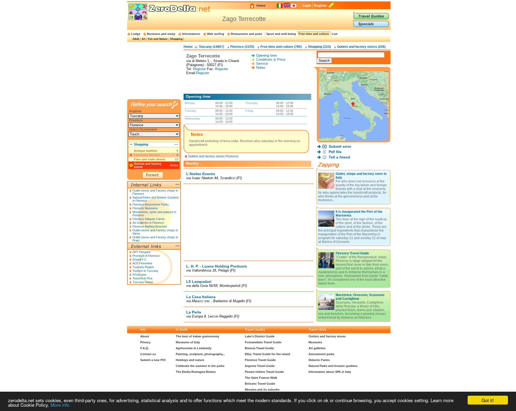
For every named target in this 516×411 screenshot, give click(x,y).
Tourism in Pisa (142, 278)
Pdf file (335, 152)
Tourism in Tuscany (145, 270)
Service (262, 64)
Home (261, 6)
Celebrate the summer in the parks (200, 365)
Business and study (161, 33)
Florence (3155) (242, 47)
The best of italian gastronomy (197, 336)
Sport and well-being (281, 33)
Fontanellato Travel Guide (263, 342)
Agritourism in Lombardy (194, 348)
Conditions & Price (270, 59)
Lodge (135, 33)
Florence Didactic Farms (148, 219)
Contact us (148, 354)
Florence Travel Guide (352, 253)
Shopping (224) (319, 47)
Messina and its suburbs (262, 389)
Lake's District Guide (259, 336)
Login (307, 6)
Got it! (488, 400)
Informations (191, 33)
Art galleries (317, 348)
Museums (315, 342)
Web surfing (215, 33)
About (144, 336)
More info (60, 404)
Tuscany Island (142, 282)
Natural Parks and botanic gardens (333, 365)
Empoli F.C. (139, 259)
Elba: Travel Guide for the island (267, 354)
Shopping (176, 38)
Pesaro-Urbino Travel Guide (264, 371)
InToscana (139, 274)
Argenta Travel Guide (260, 365)
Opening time (266, 55)
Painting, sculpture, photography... (200, 354)
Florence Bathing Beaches (149, 226)
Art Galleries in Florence (148, 222)
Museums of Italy (188, 342)
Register (320, 6)
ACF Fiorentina (142, 263)
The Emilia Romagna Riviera (196, 371)
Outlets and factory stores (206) (361, 47)
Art (143, 38)
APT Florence (141, 252)
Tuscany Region (143, 267)
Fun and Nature (158, 38)
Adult (135, 38)
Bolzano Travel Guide (260, 383)
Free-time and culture (314, 33)
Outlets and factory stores (327, 336)
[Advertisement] (248, 84)
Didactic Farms (319, 360)
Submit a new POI (153, 360)
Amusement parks (321, 354)
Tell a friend (339, 157)
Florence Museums (145, 208)
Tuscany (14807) (211, 47)
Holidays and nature (190, 360)
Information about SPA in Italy (330, 371)
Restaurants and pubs (246, 33)
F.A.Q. (144, 348)
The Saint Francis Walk (261, 377)
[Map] (354, 139)
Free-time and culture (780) (281, 47)
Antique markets (145, 150)
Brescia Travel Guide (259, 348)
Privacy (145, 342)
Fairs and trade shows (149, 159)
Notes (260, 68)
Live (335, 33)
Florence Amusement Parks (150, 204)
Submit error (340, 146)
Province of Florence (146, 255)
